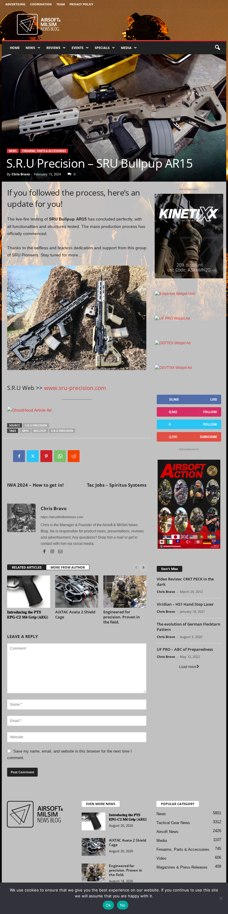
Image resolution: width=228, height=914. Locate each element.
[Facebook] (19, 456)
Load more (188, 667)
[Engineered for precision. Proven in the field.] (124, 591)
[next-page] (143, 567)
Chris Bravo (21, 174)
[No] (221, 898)
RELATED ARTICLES (27, 567)
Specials (102, 47)
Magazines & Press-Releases (182, 867)
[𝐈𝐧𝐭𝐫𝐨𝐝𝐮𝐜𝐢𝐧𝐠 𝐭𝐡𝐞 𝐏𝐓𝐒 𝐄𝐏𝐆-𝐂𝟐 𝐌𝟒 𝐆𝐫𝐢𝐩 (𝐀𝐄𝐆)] (28, 591)
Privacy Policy (81, 4)
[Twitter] (33, 456)
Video (161, 858)
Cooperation (41, 4)
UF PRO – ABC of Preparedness (185, 649)
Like (213, 399)
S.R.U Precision (36, 425)
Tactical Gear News (173, 823)
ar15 (25, 431)
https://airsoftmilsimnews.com (62, 517)
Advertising (15, 4)
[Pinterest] (46, 456)
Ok (108, 905)
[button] (217, 47)
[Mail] (60, 552)
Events (77, 47)
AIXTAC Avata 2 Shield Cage (75, 614)
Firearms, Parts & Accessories (44, 151)
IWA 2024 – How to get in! (35, 485)
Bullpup (40, 431)
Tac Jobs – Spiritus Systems (116, 485)
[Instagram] (53, 552)
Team (60, 4)
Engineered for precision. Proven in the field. (121, 617)
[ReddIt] (74, 456)
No (123, 905)
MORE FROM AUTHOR (67, 567)
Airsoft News (167, 831)
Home (15, 47)
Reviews (53, 47)
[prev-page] (136, 567)
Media (126, 47)
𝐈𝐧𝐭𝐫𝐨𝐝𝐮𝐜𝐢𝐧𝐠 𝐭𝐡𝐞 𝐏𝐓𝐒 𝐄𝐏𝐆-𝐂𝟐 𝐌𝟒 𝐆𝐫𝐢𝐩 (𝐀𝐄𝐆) (27, 614)
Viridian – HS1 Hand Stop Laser (185, 604)
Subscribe (208, 436)
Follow (210, 412)
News (30, 47)
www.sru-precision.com (75, 388)
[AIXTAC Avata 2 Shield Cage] (76, 591)
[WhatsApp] (60, 456)
